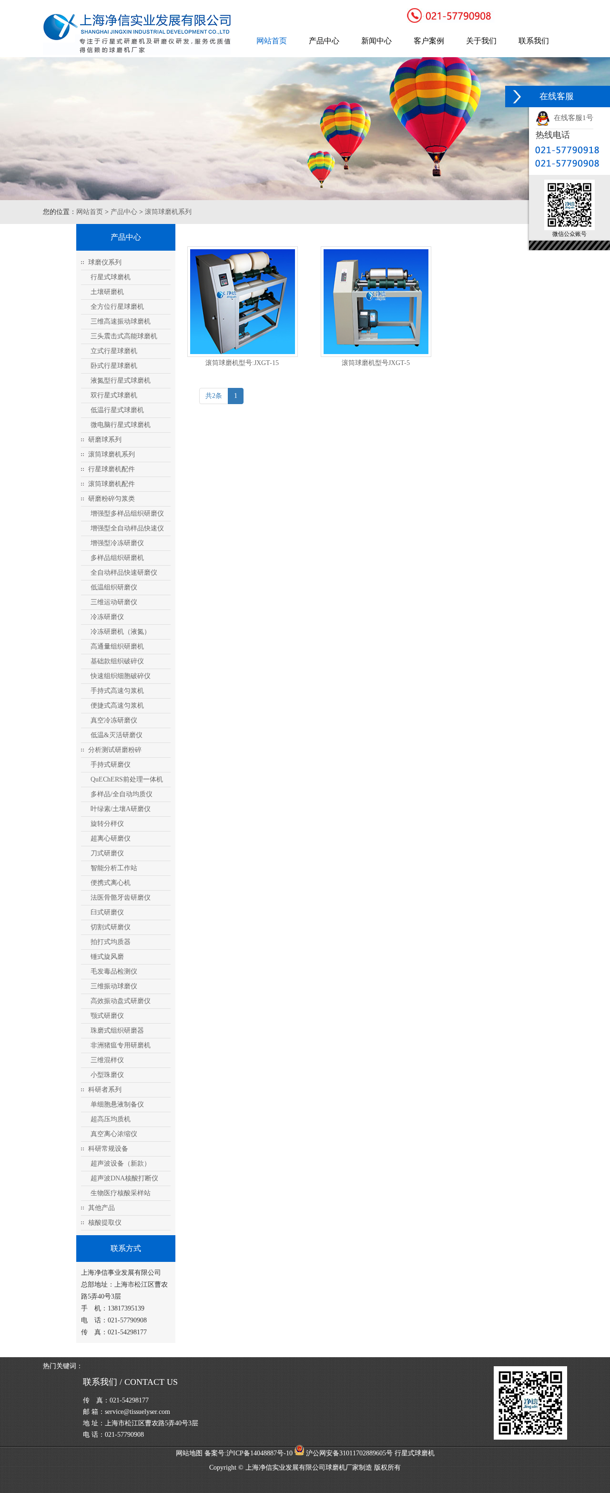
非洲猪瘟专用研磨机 (121, 1045)
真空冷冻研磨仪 (114, 720)
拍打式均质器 (111, 941)
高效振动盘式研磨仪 (121, 1001)
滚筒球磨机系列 (168, 211)
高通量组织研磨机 (117, 646)
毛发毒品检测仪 (114, 971)
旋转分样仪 (107, 823)
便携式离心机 (111, 882)
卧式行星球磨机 (114, 365)
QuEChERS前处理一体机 (127, 779)
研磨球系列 (105, 439)
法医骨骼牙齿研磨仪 (121, 897)
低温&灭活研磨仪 (116, 735)
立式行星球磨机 (114, 351)
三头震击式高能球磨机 (124, 336)
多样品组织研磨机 (117, 557)
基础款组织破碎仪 (117, 661)
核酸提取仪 (105, 1222)
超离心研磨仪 (111, 838)
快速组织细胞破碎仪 (121, 676)
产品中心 (324, 41)
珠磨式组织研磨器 (117, 1030)
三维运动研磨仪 (114, 602)
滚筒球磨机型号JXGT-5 (376, 362)
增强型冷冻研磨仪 (117, 543)
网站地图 (189, 1453)
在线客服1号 (571, 118)
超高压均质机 (111, 1119)
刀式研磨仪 (107, 853)
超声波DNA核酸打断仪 (124, 1178)
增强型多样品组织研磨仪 (127, 513)
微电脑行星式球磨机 (121, 424)
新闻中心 (376, 41)
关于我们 (481, 41)
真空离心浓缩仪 (114, 1134)
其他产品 (101, 1207)
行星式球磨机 (111, 277)
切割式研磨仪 (111, 927)
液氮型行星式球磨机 (121, 380)
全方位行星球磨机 (117, 306)
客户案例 (429, 41)
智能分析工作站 (114, 868)
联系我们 (533, 41)
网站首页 (271, 41)
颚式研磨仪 (107, 1015)
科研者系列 (105, 1089)
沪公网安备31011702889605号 (348, 1453)
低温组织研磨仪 (114, 587)
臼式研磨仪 (107, 912)
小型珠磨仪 (107, 1074)
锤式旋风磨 (107, 956)
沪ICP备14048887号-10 (259, 1453)
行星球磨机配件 (111, 469)
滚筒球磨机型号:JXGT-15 (242, 362)
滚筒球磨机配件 (111, 484)
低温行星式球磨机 (117, 410)
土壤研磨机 (107, 291)
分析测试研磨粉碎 (115, 749)
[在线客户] (517, 96)
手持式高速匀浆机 (117, 690)
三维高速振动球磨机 (121, 321)
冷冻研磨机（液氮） (121, 631)
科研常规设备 (108, 1148)
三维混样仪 (107, 1060)
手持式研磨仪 (111, 764)
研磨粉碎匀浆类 (111, 498)
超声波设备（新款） (121, 1163)
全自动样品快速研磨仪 (124, 572)
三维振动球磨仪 (114, 986)
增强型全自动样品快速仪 (127, 528)
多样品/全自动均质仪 (121, 794)
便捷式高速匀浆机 (117, 705)
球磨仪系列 (105, 262)
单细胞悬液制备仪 (117, 1104)
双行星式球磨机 (114, 395)
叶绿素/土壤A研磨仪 (121, 809)
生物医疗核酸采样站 (121, 1193)
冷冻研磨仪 (107, 616)
